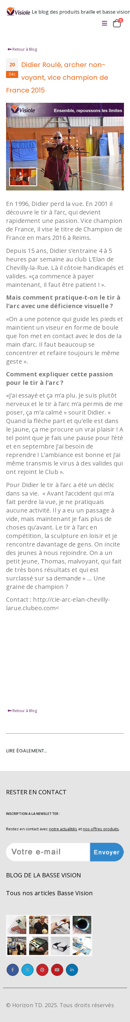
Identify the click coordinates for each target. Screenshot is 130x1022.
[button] (104, 23)
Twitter (27, 970)
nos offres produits (101, 829)
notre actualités (63, 829)
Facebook (13, 970)
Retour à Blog (24, 49)
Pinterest (42, 970)
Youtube (57, 970)
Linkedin (72, 970)
